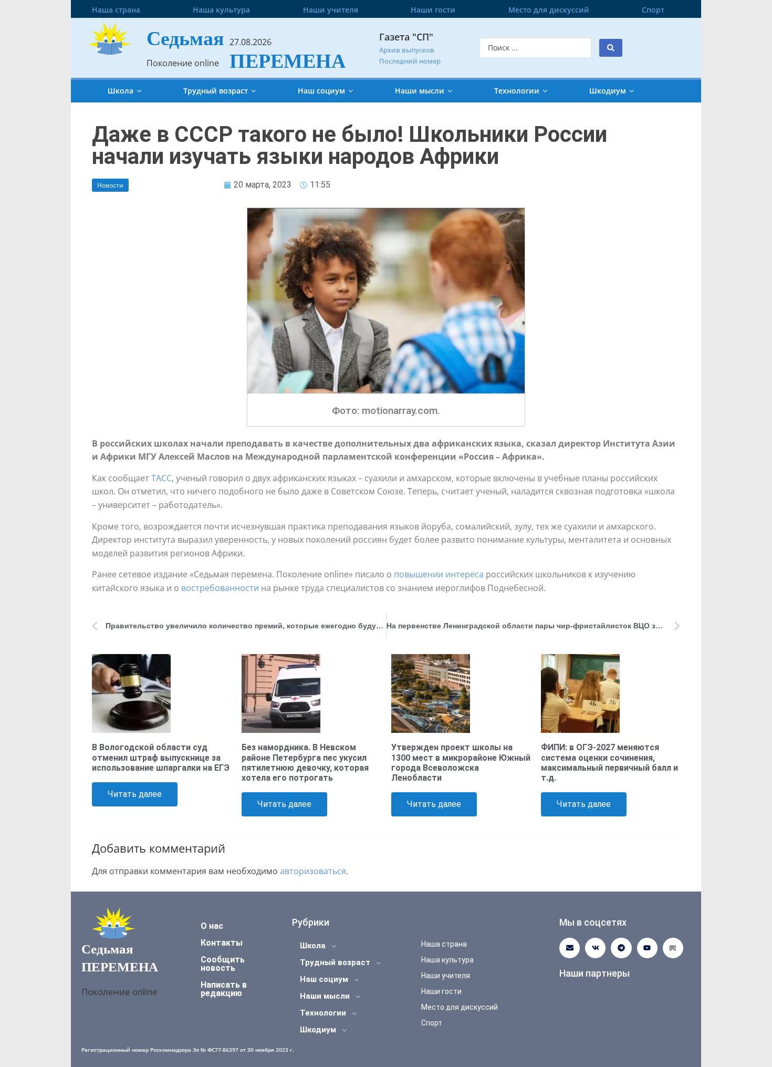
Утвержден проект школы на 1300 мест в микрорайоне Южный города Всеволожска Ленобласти (460, 762)
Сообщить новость (223, 964)
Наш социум (321, 91)
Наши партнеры (594, 973)
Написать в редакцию (224, 989)
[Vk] (595, 948)
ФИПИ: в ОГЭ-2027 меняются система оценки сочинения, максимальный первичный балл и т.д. (609, 762)
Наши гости (433, 10)
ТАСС (161, 478)
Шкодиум (607, 91)
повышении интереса (439, 574)
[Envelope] (569, 948)
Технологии (516, 91)
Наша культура (221, 10)
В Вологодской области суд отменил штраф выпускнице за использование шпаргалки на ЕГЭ (160, 757)
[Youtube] (647, 948)
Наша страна (116, 10)
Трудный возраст (215, 91)
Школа (120, 91)
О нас (212, 926)
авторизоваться (313, 871)
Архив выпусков (406, 50)
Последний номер (410, 61)
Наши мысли (419, 91)
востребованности (220, 588)
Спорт (653, 10)
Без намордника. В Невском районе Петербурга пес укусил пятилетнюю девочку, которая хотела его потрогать (305, 762)
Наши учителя (330, 10)
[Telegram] (621, 948)
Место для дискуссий (548, 10)
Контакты (222, 943)
